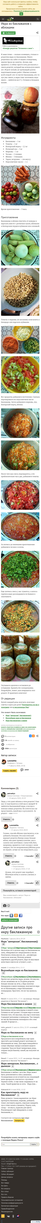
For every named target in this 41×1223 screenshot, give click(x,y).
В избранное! (10, 33)
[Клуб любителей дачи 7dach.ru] (10, 19)
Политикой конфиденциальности (26, 11)
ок (21, 14)
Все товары (5, 1183)
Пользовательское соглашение (12, 1200)
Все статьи (5, 1191)
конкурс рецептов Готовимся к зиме (13, 727)
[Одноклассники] (33, 736)
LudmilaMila (14, 825)
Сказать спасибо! (9, 771)
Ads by (34, 1221)
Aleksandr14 (5, 1089)
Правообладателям (7, 1209)
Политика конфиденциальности (12, 1203)
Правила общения (7, 1197)
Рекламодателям (7, 1212)
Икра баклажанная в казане (16, 720)
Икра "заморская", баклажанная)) (18, 715)
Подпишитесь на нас (30, 705)
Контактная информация (9, 1206)
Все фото (4, 1186)
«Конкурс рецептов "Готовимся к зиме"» (18, 48)
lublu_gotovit (6, 1027)
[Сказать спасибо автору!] (37, 819)
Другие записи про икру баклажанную (16, 929)
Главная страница (7, 1168)
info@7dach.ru (12, 1164)
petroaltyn (11, 793)
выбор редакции (23, 731)
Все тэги (4, 1194)
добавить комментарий (10, 920)
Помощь (4, 1180)
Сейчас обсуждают (7, 1174)
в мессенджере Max (21, 707)
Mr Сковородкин (30, 727)
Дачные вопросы (7, 1177)
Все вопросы (5, 1189)
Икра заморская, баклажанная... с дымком (19, 1065)
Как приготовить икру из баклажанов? (14, 1094)
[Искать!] (37, 19)
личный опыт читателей (14, 729)
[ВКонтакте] (30, 736)
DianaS (3, 999)
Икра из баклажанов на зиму (17, 1032)
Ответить (6, 819)
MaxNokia (4, 939)
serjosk (3, 967)
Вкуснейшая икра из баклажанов (18, 718)
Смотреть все (19, 1121)
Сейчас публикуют (7, 1171)
